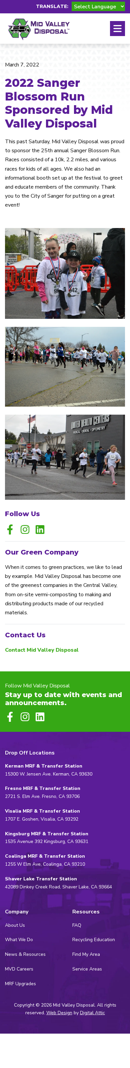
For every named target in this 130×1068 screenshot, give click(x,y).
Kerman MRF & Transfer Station (43, 766)
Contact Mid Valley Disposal (42, 650)
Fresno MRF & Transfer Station (42, 788)
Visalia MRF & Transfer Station (42, 811)
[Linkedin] (40, 529)
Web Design (59, 1013)
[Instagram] (25, 529)
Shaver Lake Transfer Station (41, 879)
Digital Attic (92, 1013)
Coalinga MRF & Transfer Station (45, 856)
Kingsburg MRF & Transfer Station (46, 834)
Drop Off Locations (30, 753)
